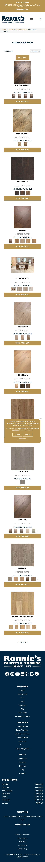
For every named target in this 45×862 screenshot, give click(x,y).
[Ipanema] (28, 241)
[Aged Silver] (22, 507)
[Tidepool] (25, 289)
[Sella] (31, 96)
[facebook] (7, 674)
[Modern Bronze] (21, 531)
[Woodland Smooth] (34, 627)
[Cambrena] (22, 72)
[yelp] (27, 674)
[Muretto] (25, 96)
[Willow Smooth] (28, 627)
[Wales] (22, 192)
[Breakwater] (19, 289)
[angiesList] (36, 674)
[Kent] (22, 169)
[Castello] (25, 144)
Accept (17, 435)
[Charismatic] (22, 362)
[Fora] (19, 96)
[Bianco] (22, 120)
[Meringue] (22, 337)
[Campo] (22, 241)
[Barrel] (16, 241)
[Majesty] (33, 579)
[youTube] (17, 674)
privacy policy (21, 428)
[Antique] (22, 410)
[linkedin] (22, 674)
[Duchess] (21, 579)
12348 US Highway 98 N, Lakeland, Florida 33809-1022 (23, 6)
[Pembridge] (22, 458)
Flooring (11, 29)
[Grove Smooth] (22, 603)
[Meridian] (28, 386)
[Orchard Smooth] (16, 627)
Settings (22, 439)
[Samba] (34, 241)
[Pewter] (33, 531)
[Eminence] (27, 579)
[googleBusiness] (32, 674)
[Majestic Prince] (22, 386)
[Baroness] (22, 555)
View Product (22, 101)
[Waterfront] (31, 289)
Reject (27, 435)
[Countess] (16, 579)
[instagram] (12, 674)
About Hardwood (21, 29)
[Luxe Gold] (16, 531)
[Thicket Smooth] (22, 627)
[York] (28, 192)
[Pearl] (27, 531)
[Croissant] (22, 313)
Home (4, 29)
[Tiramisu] (28, 337)
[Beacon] (22, 265)
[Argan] (22, 217)
